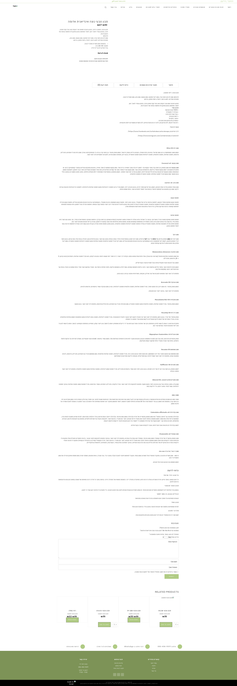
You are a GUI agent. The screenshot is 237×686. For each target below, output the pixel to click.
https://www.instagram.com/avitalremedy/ (154, 136)
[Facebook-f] (122, 674)
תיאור (171, 85)
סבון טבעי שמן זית (134, 611)
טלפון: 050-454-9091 (167, 646)
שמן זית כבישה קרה (92, 61)
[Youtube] (114, 674)
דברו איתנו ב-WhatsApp (134, 646)
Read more (134, 619)
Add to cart (166, 624)
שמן (168, 239)
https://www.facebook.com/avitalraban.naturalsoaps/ (149, 131)
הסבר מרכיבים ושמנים (148, 85)
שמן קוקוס (85, 61)
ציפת (154, 239)
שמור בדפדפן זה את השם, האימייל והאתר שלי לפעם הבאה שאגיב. (155, 572)
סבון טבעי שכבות (164, 611)
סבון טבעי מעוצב (98, 58)
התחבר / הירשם (227, 1)
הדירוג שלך (175, 537)
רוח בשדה (72, 611)
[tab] (170, 85)
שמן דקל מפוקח (101, 61)
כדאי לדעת (124, 85)
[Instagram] (118, 674)
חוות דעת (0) (103, 85)
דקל (145, 239)
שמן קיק (81, 61)
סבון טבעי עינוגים (103, 611)
